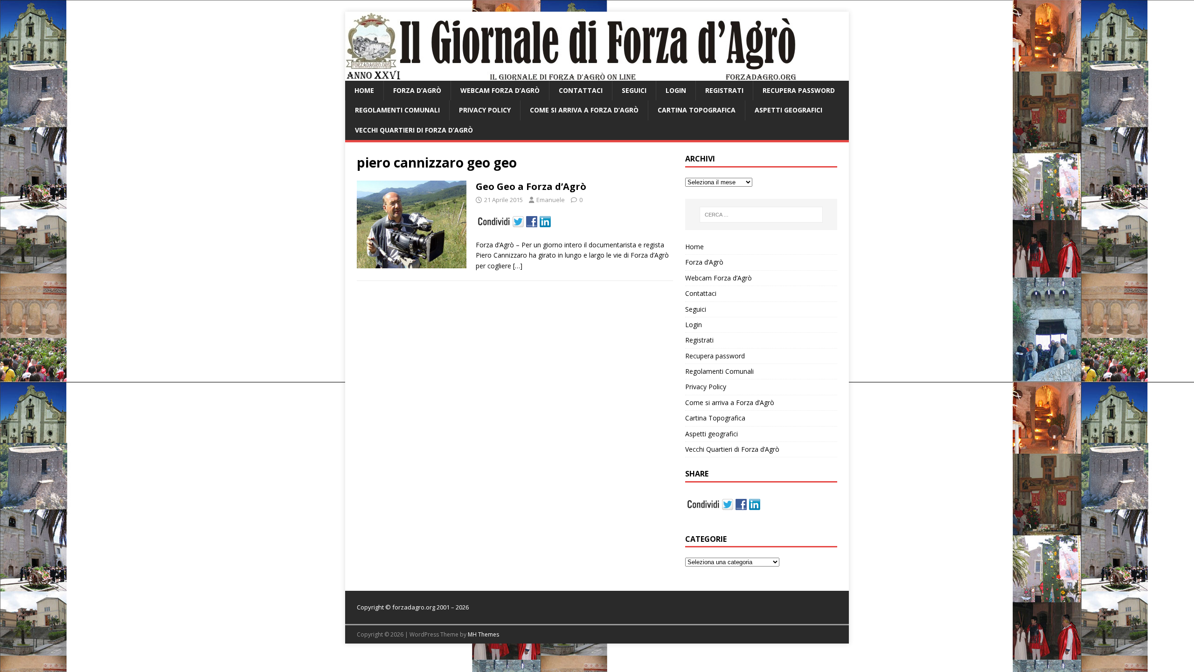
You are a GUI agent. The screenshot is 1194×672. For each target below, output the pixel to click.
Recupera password (799, 90)
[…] (517, 265)
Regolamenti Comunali (397, 109)
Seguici (634, 90)
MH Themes (483, 634)
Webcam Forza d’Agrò (500, 90)
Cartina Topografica (697, 109)
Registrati (724, 90)
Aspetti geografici (788, 109)
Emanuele (550, 200)
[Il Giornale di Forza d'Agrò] (570, 75)
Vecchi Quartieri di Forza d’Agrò (414, 130)
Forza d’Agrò (417, 90)
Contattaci (581, 90)
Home (364, 90)
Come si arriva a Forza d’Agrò (584, 109)
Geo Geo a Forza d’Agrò (531, 186)
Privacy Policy (485, 109)
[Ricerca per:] (761, 215)
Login (676, 90)
